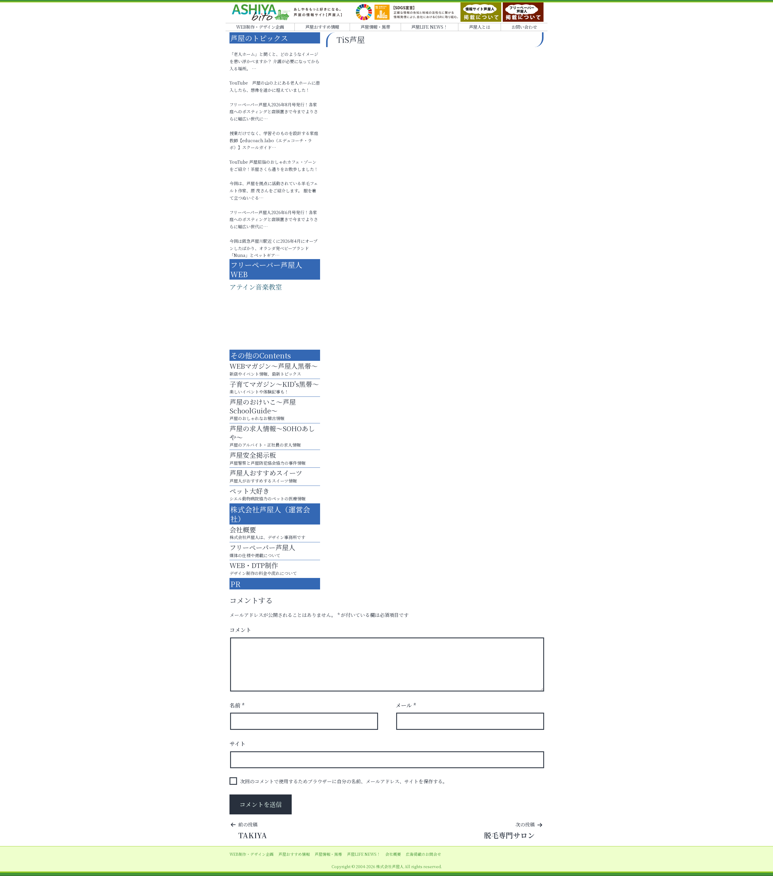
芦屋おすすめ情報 (322, 27)
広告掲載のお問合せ (423, 854)
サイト (237, 743)
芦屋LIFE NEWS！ (429, 27)
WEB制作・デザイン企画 (260, 27)
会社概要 (393, 854)
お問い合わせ (524, 27)
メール (406, 705)
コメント (240, 630)
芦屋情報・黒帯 (375, 27)
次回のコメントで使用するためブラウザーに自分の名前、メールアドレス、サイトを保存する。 (343, 781)
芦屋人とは (479, 27)
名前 (237, 705)
